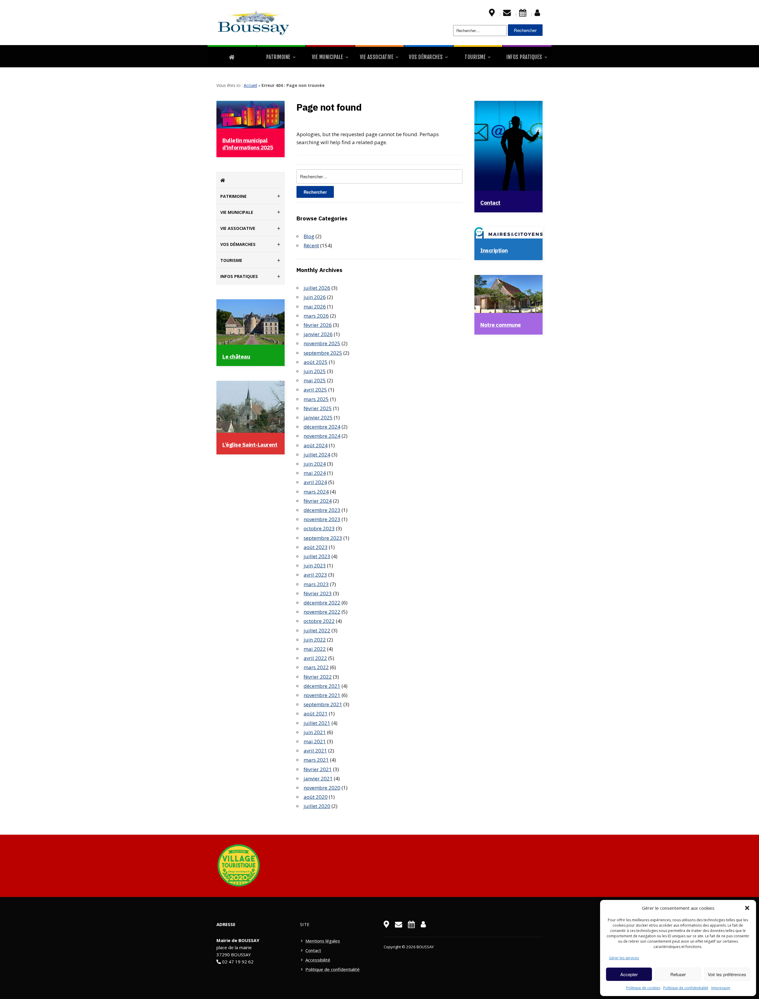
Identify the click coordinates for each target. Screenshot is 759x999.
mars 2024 (316, 491)
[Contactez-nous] (507, 14)
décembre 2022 (322, 602)
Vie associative (377, 57)
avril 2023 (315, 574)
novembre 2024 (322, 435)
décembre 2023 (322, 510)
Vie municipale (327, 57)
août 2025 (316, 362)
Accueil (250, 85)
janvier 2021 (318, 778)
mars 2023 (316, 584)
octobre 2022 (319, 621)
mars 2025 (316, 399)
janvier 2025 (318, 417)
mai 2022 (315, 648)
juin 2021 (315, 732)
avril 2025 (315, 389)
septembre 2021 (323, 704)
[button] (747, 908)
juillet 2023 (317, 556)
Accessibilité (317, 960)
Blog (309, 236)
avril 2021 (315, 750)
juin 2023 (315, 565)
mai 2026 (315, 306)
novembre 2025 (322, 343)
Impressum (720, 987)
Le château (236, 356)
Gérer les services (624, 957)
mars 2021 (316, 759)
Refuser (678, 974)
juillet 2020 (317, 806)
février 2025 (318, 408)
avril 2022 (315, 658)
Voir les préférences (727, 974)
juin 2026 (315, 297)
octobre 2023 (319, 528)
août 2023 (316, 547)
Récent (311, 245)
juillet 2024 (317, 454)
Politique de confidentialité (685, 987)
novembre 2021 (322, 695)
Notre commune (500, 324)
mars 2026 (316, 315)
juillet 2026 (317, 287)
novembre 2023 (322, 519)
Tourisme (475, 57)
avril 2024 (315, 482)
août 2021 (316, 713)
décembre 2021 (322, 686)
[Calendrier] (522, 14)
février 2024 (318, 500)
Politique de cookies (643, 987)
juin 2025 (315, 371)
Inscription (494, 250)
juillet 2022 (317, 630)
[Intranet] (537, 14)
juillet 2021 (317, 723)
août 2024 (316, 445)
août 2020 (316, 796)
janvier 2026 (318, 334)
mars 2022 (316, 667)
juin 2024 (315, 463)
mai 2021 (315, 741)
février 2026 (318, 325)
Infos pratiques (524, 57)
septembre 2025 (323, 352)
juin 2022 (315, 639)
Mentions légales (322, 941)
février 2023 (318, 593)
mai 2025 (315, 380)
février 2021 (318, 769)
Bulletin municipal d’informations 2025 (247, 144)
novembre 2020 (322, 787)
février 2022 (318, 676)
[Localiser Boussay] (492, 14)
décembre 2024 (322, 426)
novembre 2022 (322, 611)
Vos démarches (426, 57)
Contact (490, 202)
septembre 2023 (323, 538)
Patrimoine (278, 57)
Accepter (629, 974)
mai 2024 (315, 473)
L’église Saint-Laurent (249, 444)
